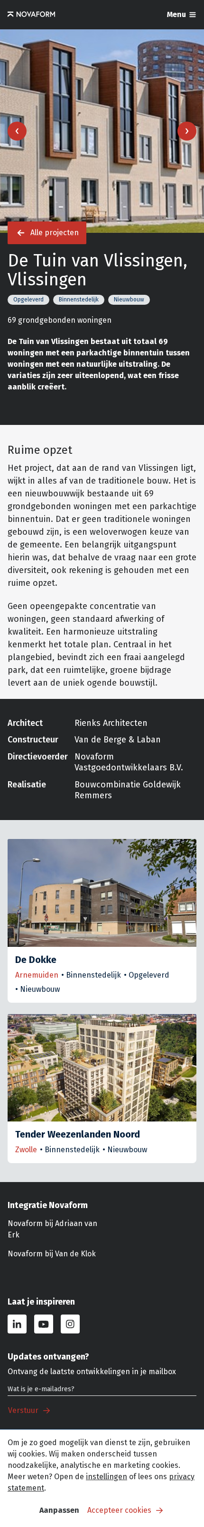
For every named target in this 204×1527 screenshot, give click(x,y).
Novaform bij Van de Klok (52, 1253)
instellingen (106, 1476)
